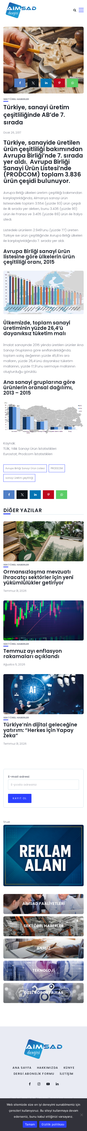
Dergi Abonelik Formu (34, 1073)
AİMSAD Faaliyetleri (43, 903)
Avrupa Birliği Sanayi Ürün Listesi (25, 468)
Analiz (44, 948)
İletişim (67, 1073)
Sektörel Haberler (16, 99)
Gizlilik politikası (52, 1124)
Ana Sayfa (22, 1067)
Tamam (30, 1124)
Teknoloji (43, 970)
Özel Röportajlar (43, 992)
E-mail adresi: (19, 776)
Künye (69, 1067)
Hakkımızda (47, 1067)
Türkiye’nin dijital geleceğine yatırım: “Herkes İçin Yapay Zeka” (40, 730)
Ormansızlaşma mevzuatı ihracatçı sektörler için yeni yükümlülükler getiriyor (38, 577)
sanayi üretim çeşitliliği (19, 478)
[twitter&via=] (33, 83)
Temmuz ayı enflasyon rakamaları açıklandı (32, 654)
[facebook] (19, 83)
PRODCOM (57, 468)
